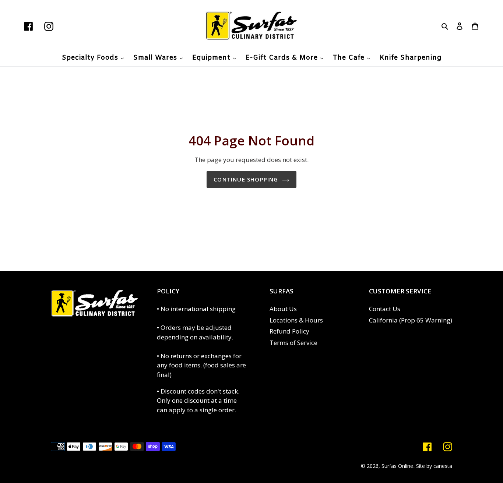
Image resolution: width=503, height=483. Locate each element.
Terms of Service (293, 342)
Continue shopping (246, 179)
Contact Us (384, 308)
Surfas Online (397, 465)
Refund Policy (289, 331)
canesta (442, 465)
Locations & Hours (296, 320)
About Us (283, 308)
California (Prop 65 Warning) (410, 320)
